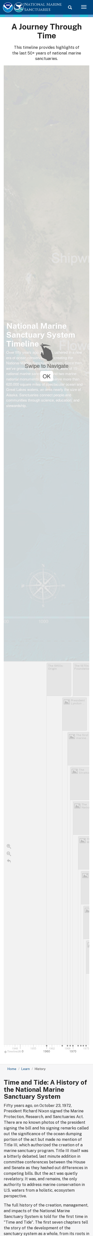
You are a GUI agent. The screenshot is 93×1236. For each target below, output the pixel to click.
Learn (25, 1069)
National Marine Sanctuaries (43, 7)
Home (11, 1069)
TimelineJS (14, 1051)
